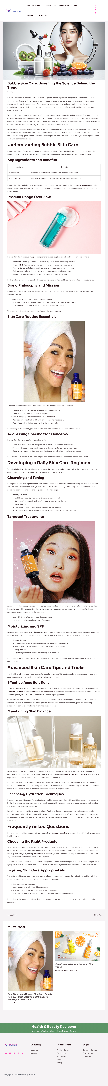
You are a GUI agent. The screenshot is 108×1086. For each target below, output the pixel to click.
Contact (33, 1053)
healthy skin (22, 469)
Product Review (63, 1050)
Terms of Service (90, 1050)
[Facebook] (10, 1053)
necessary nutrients (81, 185)
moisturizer (38, 854)
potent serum (50, 417)
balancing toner (73, 487)
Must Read (73, 970)
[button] (41, 5)
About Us (34, 1050)
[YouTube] (6, 1053)
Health (59, 1059)
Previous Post (10, 915)
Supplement (61, 1056)
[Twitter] (23, 1053)
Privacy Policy (88, 1053)
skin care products (58, 833)
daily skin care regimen (57, 469)
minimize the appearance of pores (47, 692)
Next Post (99, 915)
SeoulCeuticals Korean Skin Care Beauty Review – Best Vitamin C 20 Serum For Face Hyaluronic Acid (30, 997)
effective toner (16, 692)
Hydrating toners (26, 265)
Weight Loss (61, 1053)
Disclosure (87, 1056)
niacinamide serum (38, 606)
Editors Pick (59, 970)
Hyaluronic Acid (15, 178)
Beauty (10, 92)
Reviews (11, 1003)
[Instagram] (18, 1053)
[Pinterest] (14, 1053)
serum (39, 862)
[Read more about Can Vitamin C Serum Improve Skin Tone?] (78, 946)
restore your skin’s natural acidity (77, 774)
